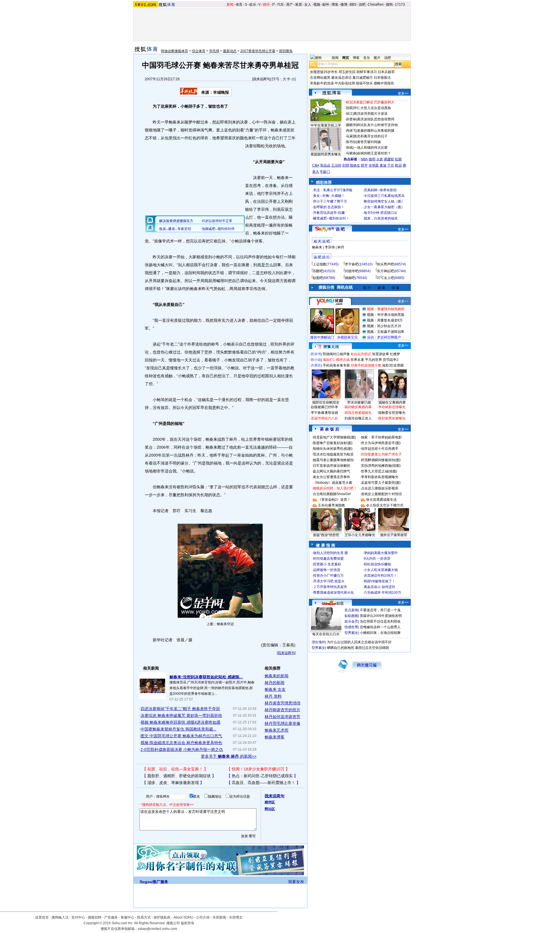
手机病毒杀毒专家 (336, 365)
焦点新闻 (351, 610)
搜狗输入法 (60, 917)
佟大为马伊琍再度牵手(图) (381, 443)
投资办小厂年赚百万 (328, 576)
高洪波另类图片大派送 (371, 114)
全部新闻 (219, 917)
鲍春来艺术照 (276, 730)
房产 (289, 5)
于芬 (390, 165)
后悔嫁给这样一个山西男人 (380, 627)
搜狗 (389, 5)
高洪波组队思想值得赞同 (375, 119)
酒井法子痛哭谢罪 (393, 535)
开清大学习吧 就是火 (329, 581)
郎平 (364, 165)
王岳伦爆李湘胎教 (331, 505)
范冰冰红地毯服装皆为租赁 (333, 454)
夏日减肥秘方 (362, 78)
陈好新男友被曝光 (391, 418)
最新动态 (230, 51)
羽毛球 (214, 51)
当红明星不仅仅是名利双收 (380, 621)
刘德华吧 (351, 271)
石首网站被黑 (320, 78)
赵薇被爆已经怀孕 (324, 407)
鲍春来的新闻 (276, 676)
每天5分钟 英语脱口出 (380, 213)
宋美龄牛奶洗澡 (322, 83)
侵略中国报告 (384, 83)
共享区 (316, 365)
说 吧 (340, 229)
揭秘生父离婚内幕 (392, 402)
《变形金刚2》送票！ (334, 500)
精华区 (270, 802)
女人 (307, 5)
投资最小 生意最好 (327, 564)
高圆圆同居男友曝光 (326, 154)
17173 (400, 5)
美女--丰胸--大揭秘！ (329, 196)
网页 (345, 58)
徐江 (349, 114)
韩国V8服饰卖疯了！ (379, 581)
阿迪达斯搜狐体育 (174, 51)
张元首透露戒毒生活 (381, 500)
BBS (353, 5)
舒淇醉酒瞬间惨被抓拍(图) (381, 460)
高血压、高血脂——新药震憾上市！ (263, 782)
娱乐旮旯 (351, 621)
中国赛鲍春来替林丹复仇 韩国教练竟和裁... (178, 729)
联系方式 (144, 917)
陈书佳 (351, 142)
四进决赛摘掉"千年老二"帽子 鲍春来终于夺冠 (180, 708)
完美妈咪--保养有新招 (380, 190)
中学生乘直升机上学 (326, 125)
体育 (239, 5)
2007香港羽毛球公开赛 (257, 51)
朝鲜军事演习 (366, 72)
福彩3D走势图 (393, 365)
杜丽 (398, 159)
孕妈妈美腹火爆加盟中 (381, 553)
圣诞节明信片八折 (324, 418)
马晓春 (351, 153)
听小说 (316, 360)
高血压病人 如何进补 (379, 587)
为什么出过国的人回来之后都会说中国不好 (359, 642)
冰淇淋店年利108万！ (380, 576)
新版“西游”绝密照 (326, 535)
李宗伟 (330, 247)
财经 (266, 5)
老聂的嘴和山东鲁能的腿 (375, 131)
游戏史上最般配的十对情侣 (381, 494)
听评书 (316, 354)
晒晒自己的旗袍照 (340, 648)
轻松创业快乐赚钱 (377, 564)
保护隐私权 (162, 917)
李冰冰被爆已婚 (359, 402)
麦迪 (383, 165)
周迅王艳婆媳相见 (358, 413)
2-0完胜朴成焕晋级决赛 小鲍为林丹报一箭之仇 (182, 749)
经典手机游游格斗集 (366, 365)
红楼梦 (395, 354)
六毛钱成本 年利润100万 (382, 593)
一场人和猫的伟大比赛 (371, 148)
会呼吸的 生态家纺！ (329, 207)
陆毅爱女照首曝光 (391, 413)
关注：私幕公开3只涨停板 (332, 190)
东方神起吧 (385, 271)
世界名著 (357, 360)
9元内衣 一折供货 (377, 559)
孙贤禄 (351, 119)
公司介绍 (203, 917)
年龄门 (325, 172)
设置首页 (42, 917)
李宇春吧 (351, 264)
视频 (316, 5)
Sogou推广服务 (154, 881)
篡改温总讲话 (341, 78)
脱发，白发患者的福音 (381, 218)
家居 (298, 5)
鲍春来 (317, 247)
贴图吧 (318, 278)
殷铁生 (355, 165)
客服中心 (127, 917)
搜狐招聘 (94, 917)
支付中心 (78, 917)
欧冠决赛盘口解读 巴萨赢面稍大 (370, 102)
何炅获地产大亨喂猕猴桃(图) (334, 437)
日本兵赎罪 (386, 72)
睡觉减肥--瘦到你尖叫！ (331, 218)
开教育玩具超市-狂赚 (329, 213)
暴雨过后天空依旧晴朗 (372, 648)
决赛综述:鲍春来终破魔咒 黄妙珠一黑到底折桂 (181, 715)
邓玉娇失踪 (347, 72)
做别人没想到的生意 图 (330, 553)
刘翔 (345, 165)
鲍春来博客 (274, 737)
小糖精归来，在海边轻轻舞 (380, 633)
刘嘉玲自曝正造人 (358, 418)
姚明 (372, 159)
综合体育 (198, 51)
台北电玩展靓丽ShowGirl (332, 494)
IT (273, 5)
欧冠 (398, 165)
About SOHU (183, 917)
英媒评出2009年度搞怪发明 (381, 616)
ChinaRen (376, 5)
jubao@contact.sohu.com (157, 929)
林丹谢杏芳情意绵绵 (282, 703)
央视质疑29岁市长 (324, 72)
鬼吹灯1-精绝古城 (336, 360)
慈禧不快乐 (364, 83)
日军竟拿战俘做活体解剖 (331, 466)
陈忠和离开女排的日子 (371, 136)
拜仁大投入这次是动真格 (372, 108)
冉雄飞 (351, 131)
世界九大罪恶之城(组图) (379, 471)
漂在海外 (318, 642)
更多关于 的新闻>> (228, 756)
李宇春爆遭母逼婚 (324, 413)
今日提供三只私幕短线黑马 (384, 196)
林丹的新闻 (274, 682)
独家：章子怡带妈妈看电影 (381, 437)
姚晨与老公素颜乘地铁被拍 (333, 460)
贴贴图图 (351, 616)
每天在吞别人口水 (325, 634)
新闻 (230, 5)
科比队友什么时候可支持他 (377, 125)
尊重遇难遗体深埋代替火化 (333, 593)
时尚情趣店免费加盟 (328, 559)
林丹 (340, 247)
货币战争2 (390, 360)
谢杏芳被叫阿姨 (369, 142)
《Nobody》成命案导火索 (332, 483)
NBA (364, 159)
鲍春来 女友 (275, 689)
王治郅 (336, 165)
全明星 (374, 165)
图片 (377, 58)
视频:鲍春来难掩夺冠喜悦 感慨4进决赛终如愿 (180, 722)
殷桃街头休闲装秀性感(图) (332, 449)
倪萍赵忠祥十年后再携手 (379, 449)
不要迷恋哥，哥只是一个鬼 (380, 610)
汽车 (280, 5)
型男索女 (351, 633)
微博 (344, 5)
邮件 (325, 5)
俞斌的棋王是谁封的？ (374, 153)
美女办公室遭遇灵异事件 (331, 477)
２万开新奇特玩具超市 (330, 587)
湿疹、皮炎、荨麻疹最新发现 (173, 782)
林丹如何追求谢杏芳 (282, 716)
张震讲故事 (380, 354)
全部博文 (236, 917)
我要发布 (296, 881)
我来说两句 (261, 79)
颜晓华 (351, 125)
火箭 (379, 159)
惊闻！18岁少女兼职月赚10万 (258, 769)
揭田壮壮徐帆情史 (325, 402)
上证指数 (319, 264)
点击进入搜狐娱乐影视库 (379, 488)
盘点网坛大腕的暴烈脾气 (331, 471)
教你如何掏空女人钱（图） (384, 201)
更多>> (403, 93)
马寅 (349, 136)
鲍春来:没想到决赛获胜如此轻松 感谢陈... (206, 677)
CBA (315, 165)
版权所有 (187, 923)
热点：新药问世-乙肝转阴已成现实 (262, 776)
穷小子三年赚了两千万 (330, 201)
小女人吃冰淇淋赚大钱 (381, 570)
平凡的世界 (373, 360)
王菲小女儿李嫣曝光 (360, 535)
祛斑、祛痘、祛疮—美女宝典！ (175, 769)
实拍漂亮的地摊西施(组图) (381, 466)
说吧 (362, 5)
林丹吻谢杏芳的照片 (282, 710)
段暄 (349, 108)
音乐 (366, 58)
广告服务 (111, 917)
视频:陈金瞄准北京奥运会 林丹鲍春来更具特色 (181, 742)
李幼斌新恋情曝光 (391, 407)
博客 (335, 5)
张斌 (349, 148)
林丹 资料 (273, 696)
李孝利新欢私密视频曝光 (379, 477)
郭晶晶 (325, 165)
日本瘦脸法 (382, 78)
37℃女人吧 (385, 278)
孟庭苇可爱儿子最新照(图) (381, 483)
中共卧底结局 (345, 83)
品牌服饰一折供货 (326, 570)
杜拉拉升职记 (361, 354)
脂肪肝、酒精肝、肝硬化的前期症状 (179, 776)
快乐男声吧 (385, 264)
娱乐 (252, 5)
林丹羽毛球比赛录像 (282, 723)
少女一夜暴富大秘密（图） (384, 207)
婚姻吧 (350, 278)
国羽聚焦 (286, 51)
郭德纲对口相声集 (336, 354)
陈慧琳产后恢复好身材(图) (332, 443)
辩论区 (270, 809)
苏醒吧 (318, 271)
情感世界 (351, 627)
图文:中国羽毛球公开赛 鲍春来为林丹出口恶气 (181, 736)
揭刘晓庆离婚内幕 (358, 407)
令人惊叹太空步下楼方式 (384, 505)
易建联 (389, 159)
